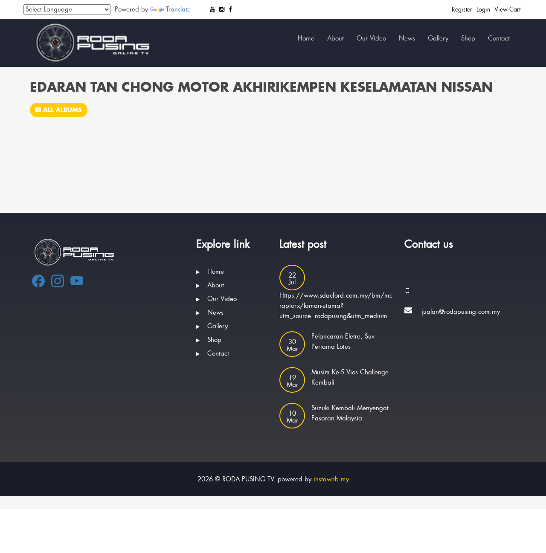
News (407, 38)
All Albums (61, 110)
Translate (178, 9)
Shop (468, 38)
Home (306, 38)
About (335, 38)
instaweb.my (331, 479)
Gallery (438, 38)
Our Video (371, 38)
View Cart (507, 9)
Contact (499, 38)
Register (462, 9)
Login (483, 9)
